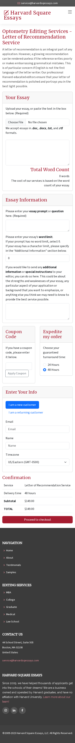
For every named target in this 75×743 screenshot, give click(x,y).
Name (9, 438)
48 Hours (53, 370)
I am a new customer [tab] (22, 405)
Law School (12, 621)
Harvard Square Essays (27, 15)
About (9, 557)
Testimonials (13, 565)
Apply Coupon (17, 373)
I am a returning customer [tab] (26, 412)
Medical (10, 614)
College (10, 599)
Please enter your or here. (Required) (35, 213)
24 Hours (53, 365)
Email (9, 422)
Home (9, 550)
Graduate (11, 607)
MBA (8, 592)
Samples (11, 572)
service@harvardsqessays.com (20, 660)
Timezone (12, 455)
